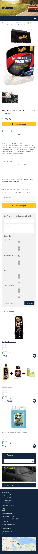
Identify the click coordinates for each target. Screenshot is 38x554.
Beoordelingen (12, 485)
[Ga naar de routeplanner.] (19, 551)
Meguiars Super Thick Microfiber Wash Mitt (14, 25)
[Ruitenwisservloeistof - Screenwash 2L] (19, 417)
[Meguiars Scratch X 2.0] (19, 327)
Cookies (4, 533)
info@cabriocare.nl (8, 505)
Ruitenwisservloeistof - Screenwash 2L (14, 432)
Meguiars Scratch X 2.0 (9, 342)
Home (3, 23)
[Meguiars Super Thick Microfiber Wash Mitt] (19, 57)
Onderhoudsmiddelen (12, 23)
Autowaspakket (7, 387)
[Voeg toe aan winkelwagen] (34, 356)
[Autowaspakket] (19, 372)
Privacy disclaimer (7, 531)
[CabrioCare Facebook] (3, 509)
